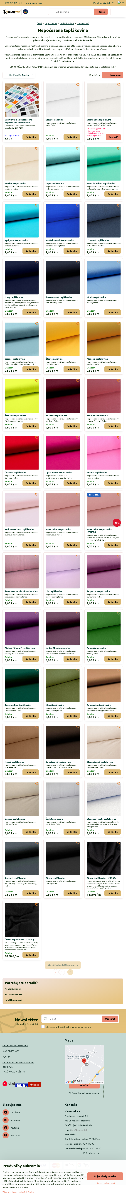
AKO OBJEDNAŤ (10, 1051)
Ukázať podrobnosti (105, 1183)
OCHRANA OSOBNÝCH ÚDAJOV (18, 1062)
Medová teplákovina (97, 358)
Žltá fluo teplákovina (15, 415)
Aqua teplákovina (55, 183)
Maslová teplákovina (15, 183)
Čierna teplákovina (55, 878)
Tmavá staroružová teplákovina (21, 591)
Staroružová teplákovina (58, 529)
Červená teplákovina (15, 472)
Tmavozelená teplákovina (18, 705)
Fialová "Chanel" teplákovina (20, 648)
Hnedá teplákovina (14, 761)
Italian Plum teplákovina (58, 648)
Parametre (115, 75)
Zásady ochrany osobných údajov (18, 1192)
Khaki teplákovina (55, 705)
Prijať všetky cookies (105, 1176)
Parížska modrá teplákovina (60, 240)
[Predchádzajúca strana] (56, 972)
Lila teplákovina (54, 591)
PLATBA (6, 1056)
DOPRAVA (7, 1066)
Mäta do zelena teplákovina (101, 183)
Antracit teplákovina (15, 878)
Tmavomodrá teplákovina (59, 297)
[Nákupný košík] (114, 12)
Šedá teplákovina (54, 818)
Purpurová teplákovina (98, 591)
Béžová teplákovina (15, 818)
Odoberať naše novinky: (26, 1023)
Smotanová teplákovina (99, 119)
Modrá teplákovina (96, 297)
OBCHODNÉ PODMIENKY (15, 1045)
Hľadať (101, 11)
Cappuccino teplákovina (99, 705)
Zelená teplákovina (96, 648)
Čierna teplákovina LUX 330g (101, 878)
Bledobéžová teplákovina (100, 761)
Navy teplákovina (14, 297)
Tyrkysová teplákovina (16, 240)
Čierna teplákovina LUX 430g (19, 939)
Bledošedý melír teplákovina (101, 818)
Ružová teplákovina (97, 472)
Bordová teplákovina (56, 415)
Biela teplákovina (55, 119)
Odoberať (110, 1018)
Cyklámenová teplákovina (59, 472)
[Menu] (122, 12)
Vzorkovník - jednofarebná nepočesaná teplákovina (18, 121)
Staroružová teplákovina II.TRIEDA (99, 530)
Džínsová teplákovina (98, 240)
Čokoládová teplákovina (58, 761)
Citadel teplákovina (15, 358)
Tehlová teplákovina (97, 415)
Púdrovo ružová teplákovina (19, 529)
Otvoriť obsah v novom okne (85, 1093)
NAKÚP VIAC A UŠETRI (13, 1071)
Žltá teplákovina (54, 358)
